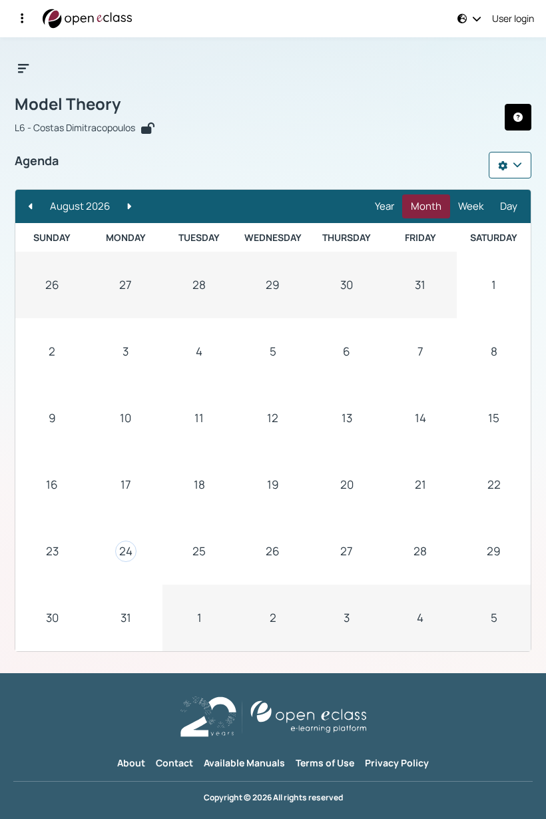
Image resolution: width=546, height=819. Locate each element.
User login (513, 18)
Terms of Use (325, 762)
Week (470, 206)
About (131, 762)
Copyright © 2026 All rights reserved (273, 797)
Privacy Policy (397, 762)
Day (508, 206)
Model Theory (68, 104)
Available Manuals (244, 762)
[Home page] (87, 18)
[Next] (129, 206)
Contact (174, 762)
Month (426, 206)
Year (384, 206)
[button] (22, 19)
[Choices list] (510, 165)
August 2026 (80, 206)
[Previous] (31, 206)
